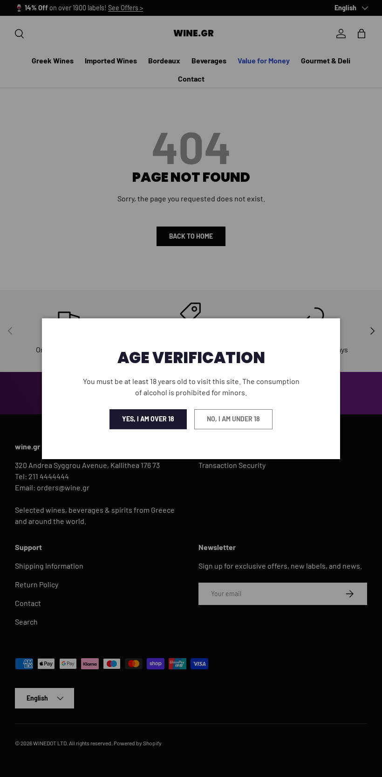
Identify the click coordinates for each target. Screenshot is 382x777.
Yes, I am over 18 (148, 419)
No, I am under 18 (233, 419)
